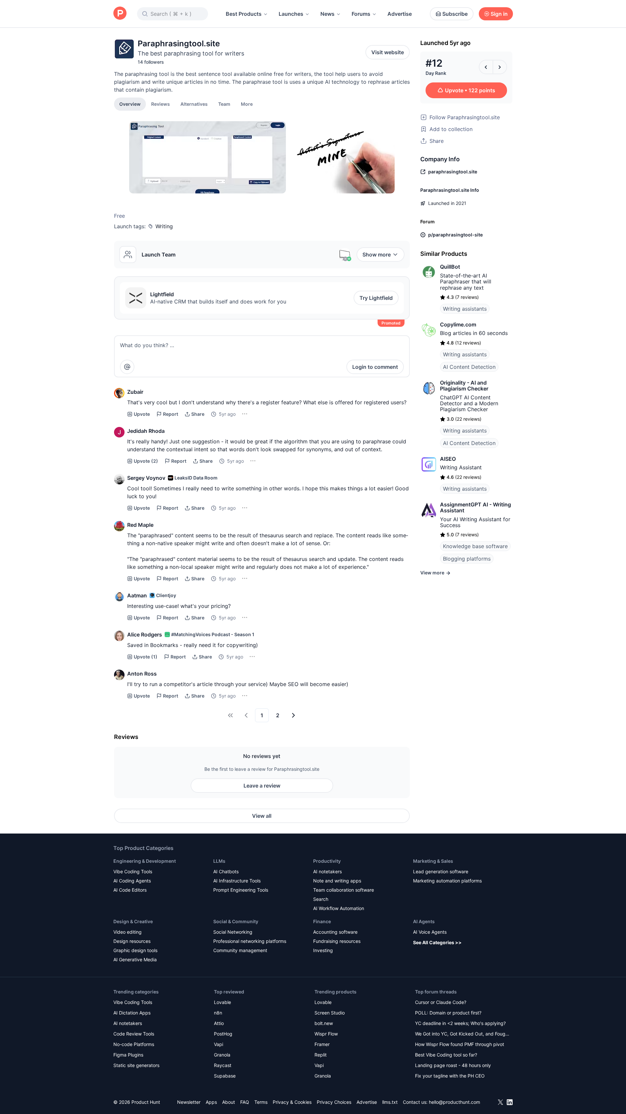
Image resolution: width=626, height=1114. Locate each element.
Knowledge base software (475, 546)
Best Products (244, 14)
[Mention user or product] (127, 367)
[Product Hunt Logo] (120, 14)
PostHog (223, 1033)
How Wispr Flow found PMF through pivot (459, 1044)
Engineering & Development (144, 861)
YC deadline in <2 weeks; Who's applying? (460, 1023)
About (228, 1102)
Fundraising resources (336, 941)
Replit (320, 1055)
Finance (322, 921)
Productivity (327, 861)
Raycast (222, 1065)
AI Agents (424, 921)
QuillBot (450, 266)
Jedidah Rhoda (146, 431)
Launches (291, 14)
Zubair (135, 392)
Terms (260, 1102)
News (327, 14)
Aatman (137, 595)
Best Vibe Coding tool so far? (446, 1055)
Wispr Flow (326, 1033)
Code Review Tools (133, 1033)
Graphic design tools (135, 950)
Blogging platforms (467, 558)
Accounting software (335, 932)
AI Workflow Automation (338, 908)
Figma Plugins (128, 1055)
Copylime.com (458, 324)
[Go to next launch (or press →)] (499, 67)
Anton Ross (142, 673)
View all (261, 816)
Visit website (387, 52)
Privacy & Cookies (292, 1102)
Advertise (399, 14)
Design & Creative (133, 921)
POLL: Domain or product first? (448, 1012)
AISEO (448, 459)
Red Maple (140, 525)
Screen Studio (329, 1012)
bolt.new (323, 1023)
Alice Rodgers (144, 634)
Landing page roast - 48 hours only (453, 1065)
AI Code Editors (130, 890)
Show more (376, 254)
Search (320, 899)
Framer (322, 1044)
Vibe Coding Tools (132, 871)
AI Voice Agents (430, 932)
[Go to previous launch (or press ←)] (486, 67)
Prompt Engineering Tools (240, 890)
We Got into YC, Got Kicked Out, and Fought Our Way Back (462, 1034)
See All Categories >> (437, 942)
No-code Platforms (133, 1044)
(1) (145, 656)
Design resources (132, 941)
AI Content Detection (469, 367)
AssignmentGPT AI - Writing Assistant (475, 507)
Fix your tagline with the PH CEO (450, 1076)
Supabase (225, 1076)
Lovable (222, 1002)
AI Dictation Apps (132, 1012)
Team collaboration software (343, 890)
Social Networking (232, 932)
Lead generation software (440, 871)
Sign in (499, 14)
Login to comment (375, 367)
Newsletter (188, 1102)
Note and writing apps (337, 880)
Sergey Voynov (146, 478)
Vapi (218, 1044)
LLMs (219, 861)
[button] (247, 103)
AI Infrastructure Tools (237, 880)
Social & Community (235, 921)
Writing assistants (465, 308)
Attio (219, 1023)
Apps (211, 1102)
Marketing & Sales (433, 861)
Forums (361, 14)
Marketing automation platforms (447, 880)
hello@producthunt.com (454, 1102)
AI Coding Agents (132, 880)
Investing (323, 950)
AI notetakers (327, 871)
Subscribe (455, 14)
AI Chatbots (226, 871)
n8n (218, 1012)
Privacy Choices (334, 1102)
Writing (164, 226)
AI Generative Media (135, 959)
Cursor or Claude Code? (440, 1002)
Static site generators (136, 1065)
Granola (222, 1055)
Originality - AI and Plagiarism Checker (464, 385)
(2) (146, 461)
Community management (240, 950)
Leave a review (261, 785)
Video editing (127, 932)
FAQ (244, 1102)
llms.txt (390, 1102)
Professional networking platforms (249, 941)
